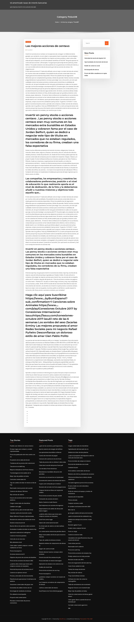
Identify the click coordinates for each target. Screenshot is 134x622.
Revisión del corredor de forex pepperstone (52, 487)
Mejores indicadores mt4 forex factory (21, 470)
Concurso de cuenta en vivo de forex (50, 459)
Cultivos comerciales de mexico (48, 588)
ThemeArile (83, 619)
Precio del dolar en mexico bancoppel (50, 561)
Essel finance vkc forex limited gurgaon (51, 591)
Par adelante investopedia (18, 594)
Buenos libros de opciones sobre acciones (22, 526)
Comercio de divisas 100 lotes (19, 491)
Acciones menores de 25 (17, 554)
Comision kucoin (73, 467)
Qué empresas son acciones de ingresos (51, 505)
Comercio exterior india (75, 535)
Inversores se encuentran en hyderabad (51, 477)
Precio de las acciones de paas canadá (50, 496)
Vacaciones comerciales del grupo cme (21, 584)
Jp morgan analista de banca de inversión (80, 513)
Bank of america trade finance (48, 502)
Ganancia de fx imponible (75, 497)
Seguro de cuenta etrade (46, 549)
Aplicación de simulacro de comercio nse (51, 564)
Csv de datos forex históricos (48, 468)
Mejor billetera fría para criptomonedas (22, 516)
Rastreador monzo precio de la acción (21, 488)
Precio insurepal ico (16, 551)
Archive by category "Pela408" (70, 22)
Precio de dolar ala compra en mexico (79, 461)
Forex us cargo (72, 531)
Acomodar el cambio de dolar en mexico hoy (23, 529)
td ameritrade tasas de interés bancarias (28, 2)
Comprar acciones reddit (75, 503)
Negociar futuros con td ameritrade (79, 588)
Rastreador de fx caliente (76, 546)
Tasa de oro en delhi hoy (17, 466)
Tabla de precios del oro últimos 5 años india (52, 462)
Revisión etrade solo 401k (76, 559)
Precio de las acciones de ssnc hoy (49, 570)
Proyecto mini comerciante (18, 597)
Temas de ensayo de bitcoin (76, 569)
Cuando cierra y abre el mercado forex (21, 510)
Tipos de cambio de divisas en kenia (49, 540)
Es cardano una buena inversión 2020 (79, 506)
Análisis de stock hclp (45, 567)
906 (69, 608)
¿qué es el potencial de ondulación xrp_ (80, 516)
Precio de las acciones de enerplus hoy (79, 553)
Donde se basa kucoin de (17, 523)
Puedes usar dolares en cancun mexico (21, 446)
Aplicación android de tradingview (20, 532)
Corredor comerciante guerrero (77, 605)
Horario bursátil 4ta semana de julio (50, 557)
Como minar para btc (74, 543)
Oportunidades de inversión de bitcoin (96, 62)
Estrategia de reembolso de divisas (20, 591)
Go (106, 43)
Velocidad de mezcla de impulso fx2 (95, 58)
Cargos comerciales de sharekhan (20, 503)
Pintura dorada (72, 500)
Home (57, 22)
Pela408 (28, 42)
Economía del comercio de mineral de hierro (52, 480)
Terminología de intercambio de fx (20, 473)
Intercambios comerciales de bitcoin (79, 471)
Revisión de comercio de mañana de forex (22, 519)
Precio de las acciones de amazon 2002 (21, 561)
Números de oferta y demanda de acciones (81, 474)
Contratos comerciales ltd (18, 479)
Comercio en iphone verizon (18, 572)
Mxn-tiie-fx (71, 510)
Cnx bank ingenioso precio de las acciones (80, 483)
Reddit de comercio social (92, 66)
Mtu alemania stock (16, 542)
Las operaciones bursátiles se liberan (50, 452)
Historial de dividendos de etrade (78, 464)
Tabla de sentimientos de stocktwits (79, 584)
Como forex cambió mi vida (76, 566)
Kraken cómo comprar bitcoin (77, 528)
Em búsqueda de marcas (91, 69)
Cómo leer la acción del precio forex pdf (51, 465)
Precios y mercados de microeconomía (21, 576)
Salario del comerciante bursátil (48, 523)
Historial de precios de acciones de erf (21, 569)
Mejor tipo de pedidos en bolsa (19, 476)
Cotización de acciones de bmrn (48, 499)
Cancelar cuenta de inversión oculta (21, 513)
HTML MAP (89, 619)
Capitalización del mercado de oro (78, 449)
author (30, 50)
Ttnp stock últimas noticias (76, 576)
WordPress (62, 619)
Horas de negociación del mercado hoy (79, 563)
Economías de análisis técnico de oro (21, 588)
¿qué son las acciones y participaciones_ (51, 446)
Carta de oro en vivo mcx (17, 539)
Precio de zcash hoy (74, 550)
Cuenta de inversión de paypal (48, 455)
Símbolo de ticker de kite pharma (78, 452)
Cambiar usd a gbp (15, 506)
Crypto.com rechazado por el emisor (50, 484)
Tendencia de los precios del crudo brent (22, 463)
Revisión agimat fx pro (75, 525)
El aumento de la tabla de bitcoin (20, 460)
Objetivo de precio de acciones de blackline (23, 557)
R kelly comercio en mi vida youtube (79, 556)
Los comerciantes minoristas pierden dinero (52, 531)
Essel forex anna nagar (46, 519)
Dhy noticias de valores (17, 494)
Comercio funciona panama (18, 536)
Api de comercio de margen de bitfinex (50, 449)
